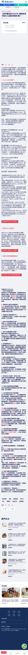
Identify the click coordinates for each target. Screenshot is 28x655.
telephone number (19, 615)
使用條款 (3, 626)
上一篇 (4, 508)
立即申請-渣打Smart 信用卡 (9, 250)
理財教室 (3, 11)
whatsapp (9, 615)
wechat (14, 615)
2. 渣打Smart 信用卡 (9, 27)
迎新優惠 (21, 501)
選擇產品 (10, 653)
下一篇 (11, 508)
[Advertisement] (14, 48)
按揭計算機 (17, 653)
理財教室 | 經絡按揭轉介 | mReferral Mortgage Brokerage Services (7, 2)
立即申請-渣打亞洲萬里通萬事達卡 (11, 275)
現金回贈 (4, 498)
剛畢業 (8, 501)
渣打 (3, 501)
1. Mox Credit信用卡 (9, 25)
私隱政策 (8, 626)
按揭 (10, 498)
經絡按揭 (16, 498)
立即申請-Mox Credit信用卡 (10, 221)
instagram (14, 611)
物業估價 (24, 653)
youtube (19, 611)
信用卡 (22, 498)
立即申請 (4, 652)
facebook (9, 611)
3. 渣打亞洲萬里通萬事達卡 (11, 31)
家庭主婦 (14, 501)
